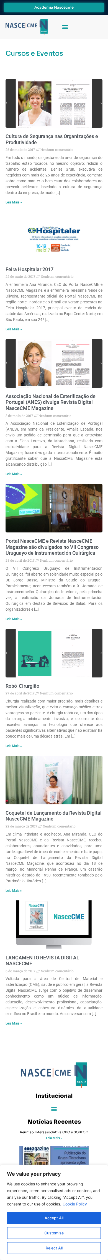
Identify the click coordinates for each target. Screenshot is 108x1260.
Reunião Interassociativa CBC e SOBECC (54, 1132)
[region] (54, 1212)
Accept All (54, 1217)
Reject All (54, 1248)
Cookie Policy (75, 1204)
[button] (65, 26)
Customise (54, 1232)
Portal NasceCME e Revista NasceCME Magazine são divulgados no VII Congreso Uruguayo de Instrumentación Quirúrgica (52, 547)
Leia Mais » (14, 202)
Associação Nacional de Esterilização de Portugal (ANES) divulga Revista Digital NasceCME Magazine (51, 402)
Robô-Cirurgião (22, 686)
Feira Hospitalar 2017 (29, 269)
